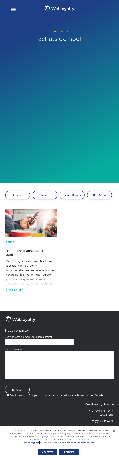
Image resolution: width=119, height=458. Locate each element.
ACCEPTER (47, 452)
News (44, 195)
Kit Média (99, 195)
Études (17, 195)
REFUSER (69, 452)
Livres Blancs (72, 195)
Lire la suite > (15, 290)
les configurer (31, 442)
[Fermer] (114, 430)
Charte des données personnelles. (77, 442)
